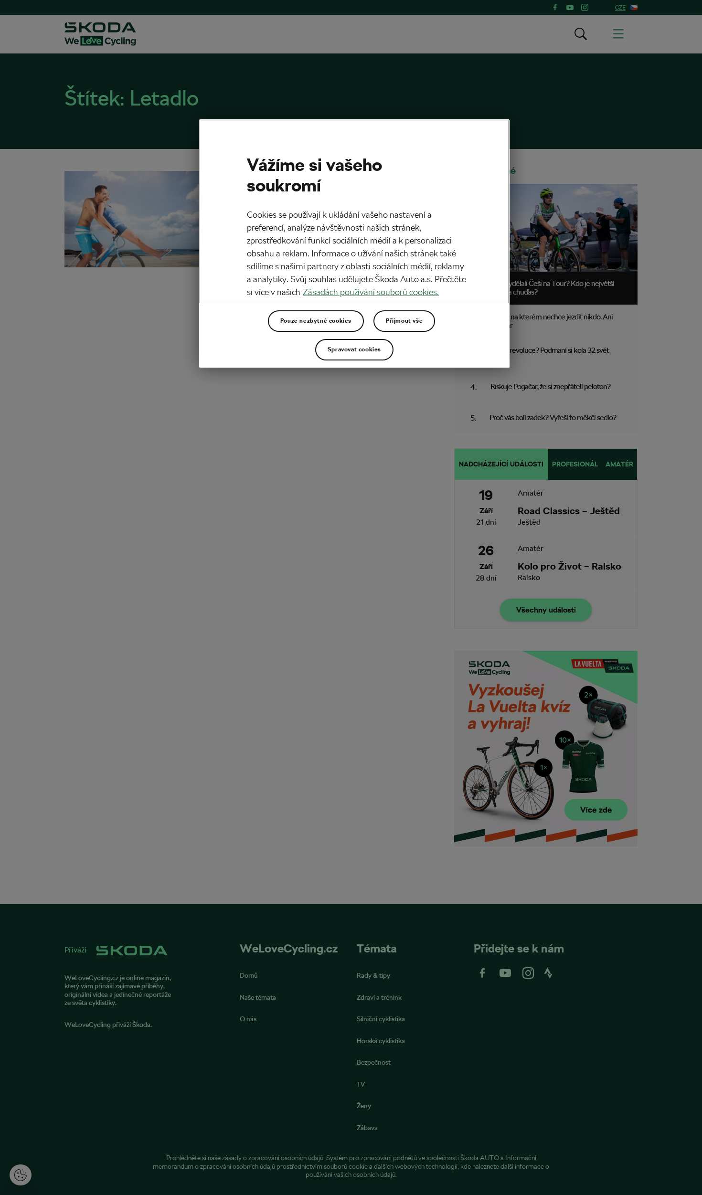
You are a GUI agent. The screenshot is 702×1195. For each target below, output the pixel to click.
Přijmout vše (404, 320)
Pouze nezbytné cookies (315, 320)
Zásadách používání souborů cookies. (371, 292)
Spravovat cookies (354, 349)
